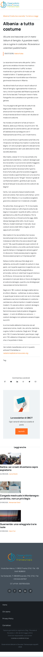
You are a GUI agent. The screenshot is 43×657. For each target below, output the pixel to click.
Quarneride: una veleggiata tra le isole (18, 526)
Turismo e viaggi (32, 16)
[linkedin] (25, 591)
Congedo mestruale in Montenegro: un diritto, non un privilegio (19, 497)
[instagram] (9, 591)
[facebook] (15, 591)
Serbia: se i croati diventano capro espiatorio (19, 468)
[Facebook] (5, 381)
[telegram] (30, 591)
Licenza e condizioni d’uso (20, 638)
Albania (6, 16)
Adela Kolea (18, 53)
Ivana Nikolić (13, 474)
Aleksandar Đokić (15, 502)
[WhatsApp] (23, 381)
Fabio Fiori (12, 531)
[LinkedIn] (17, 381)
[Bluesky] (11, 381)
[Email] (35, 381)
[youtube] (20, 591)
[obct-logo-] (20, 552)
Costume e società (17, 16)
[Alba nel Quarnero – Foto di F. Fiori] (10, 511)
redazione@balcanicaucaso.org (15, 353)
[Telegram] (29, 381)
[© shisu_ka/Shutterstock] (10, 482)
